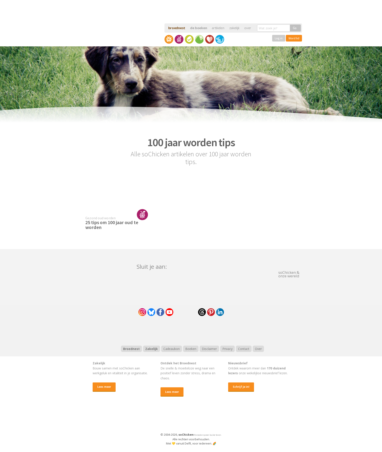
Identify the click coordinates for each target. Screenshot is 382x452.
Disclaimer (209, 349)
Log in (279, 38)
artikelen (218, 28)
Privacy (227, 349)
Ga (294, 28)
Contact (243, 349)
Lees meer (104, 387)
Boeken (190, 349)
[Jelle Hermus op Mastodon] (236, 312)
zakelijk (234, 28)
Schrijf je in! (241, 387)
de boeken (198, 28)
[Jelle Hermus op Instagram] (142, 312)
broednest (176, 28)
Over (258, 349)
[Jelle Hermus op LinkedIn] (220, 312)
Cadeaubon (171, 349)
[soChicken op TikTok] (186, 312)
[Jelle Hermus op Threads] (202, 312)
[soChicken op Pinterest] (211, 312)
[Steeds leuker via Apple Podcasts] (202, 330)
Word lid (293, 38)
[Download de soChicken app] (179, 418)
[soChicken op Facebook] (160, 312)
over (247, 28)
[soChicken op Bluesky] (151, 312)
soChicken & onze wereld (288, 274)
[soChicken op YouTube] (169, 312)
